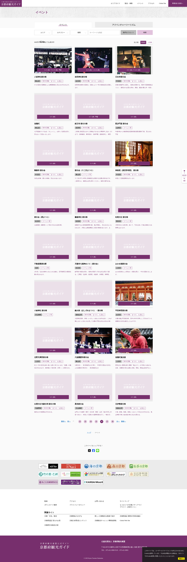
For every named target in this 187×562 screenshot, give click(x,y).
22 (80, 421)
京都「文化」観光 (50, 516)
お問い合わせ (99, 501)
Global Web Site (125, 520)
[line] (97, 450)
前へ (69, 421)
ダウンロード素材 (50, 505)
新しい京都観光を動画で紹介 (105, 516)
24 (90, 421)
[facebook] (93, 450)
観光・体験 (129, 3)
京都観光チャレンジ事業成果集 (105, 520)
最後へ (123, 421)
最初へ (63, 421)
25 (96, 421)
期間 (79, 32)
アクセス (151, 3)
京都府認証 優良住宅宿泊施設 (130, 516)
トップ (89, 432)
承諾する (181, 558)
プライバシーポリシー (77, 505)
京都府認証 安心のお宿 (52, 520)
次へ (118, 421)
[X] (89, 450)
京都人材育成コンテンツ (78, 520)
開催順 (143, 42)
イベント (140, 3)
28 (112, 421)
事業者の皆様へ (177, 3)
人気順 (150, 42)
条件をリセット (128, 32)
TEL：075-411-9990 (108, 550)
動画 (46, 501)
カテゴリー (61, 32)
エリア (43, 32)
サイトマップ (124, 501)
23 (85, 421)
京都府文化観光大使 (51, 525)
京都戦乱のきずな (76, 516)
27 (107, 421)
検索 (144, 32)
